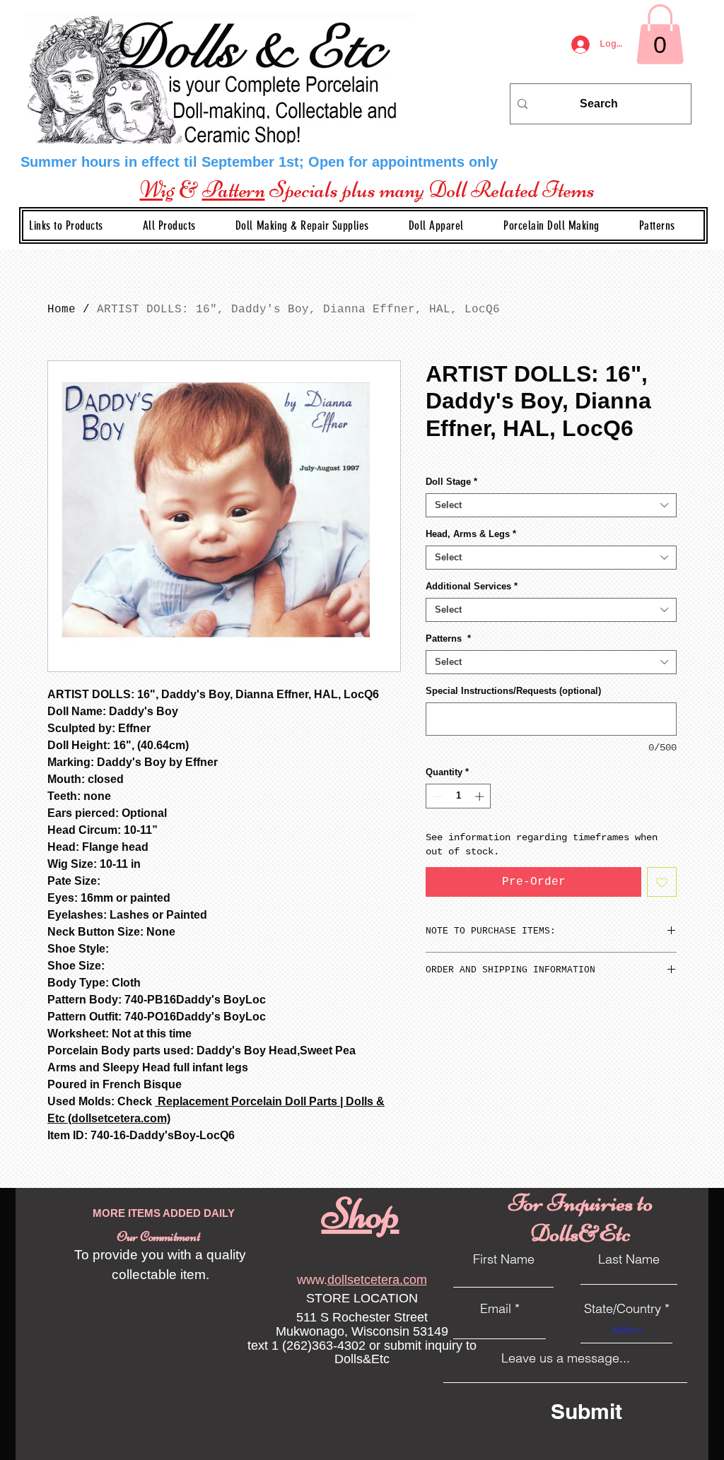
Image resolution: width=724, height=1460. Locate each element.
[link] (660, 34)
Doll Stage (451, 481)
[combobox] (551, 505)
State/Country (622, 1308)
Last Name (629, 1259)
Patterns (448, 638)
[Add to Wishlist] (662, 882)
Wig (157, 189)
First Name (504, 1259)
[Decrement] (436, 796)
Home (61, 309)
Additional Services (472, 586)
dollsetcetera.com (377, 1280)
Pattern (233, 189)
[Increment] (480, 796)
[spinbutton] (458, 796)
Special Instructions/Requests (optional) (513, 690)
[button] (313, 225)
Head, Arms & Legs (471, 534)
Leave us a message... (565, 1358)
